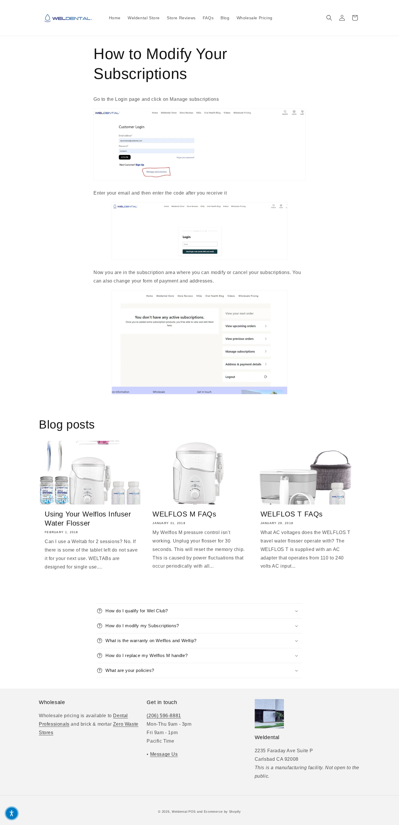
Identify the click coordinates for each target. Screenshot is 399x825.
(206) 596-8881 (164, 715)
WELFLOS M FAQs (184, 514)
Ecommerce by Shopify (222, 811)
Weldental (179, 811)
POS (192, 811)
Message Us (164, 754)
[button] (329, 17)
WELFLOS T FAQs (292, 514)
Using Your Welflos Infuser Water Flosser (88, 518)
